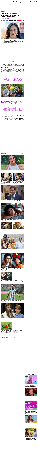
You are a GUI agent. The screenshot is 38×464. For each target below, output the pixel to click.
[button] (30, 2)
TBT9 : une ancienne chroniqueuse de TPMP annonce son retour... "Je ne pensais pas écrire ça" (31, 412)
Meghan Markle (16, 337)
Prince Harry (11, 337)
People (10, 4)
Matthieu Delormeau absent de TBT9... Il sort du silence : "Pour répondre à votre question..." (31, 399)
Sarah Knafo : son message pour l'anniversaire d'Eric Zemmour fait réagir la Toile (30, 426)
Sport (36, 435)
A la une (6, 4)
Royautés (19, 4)
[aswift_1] (19, 8)
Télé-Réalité (15, 4)
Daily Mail (2, 75)
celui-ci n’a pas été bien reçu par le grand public (12, 60)
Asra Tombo (8, 18)
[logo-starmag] (18, 2)
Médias (24, 4)
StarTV (28, 4)
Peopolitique (34, 422)
